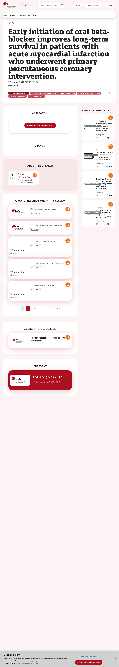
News (77, 5)
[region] (59, 659)
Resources (13, 15)
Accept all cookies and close (89, 662)
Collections (25, 15)
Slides (43, 245)
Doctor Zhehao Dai (24, 175)
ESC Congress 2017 (47, 377)
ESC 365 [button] (24, 5)
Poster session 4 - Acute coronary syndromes (49, 339)
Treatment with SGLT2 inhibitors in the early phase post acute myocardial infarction (104, 185)
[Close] (115, 658)
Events (35, 15)
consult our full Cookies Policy (27, 663)
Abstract (34, 213)
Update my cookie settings (88, 656)
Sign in (110, 5)
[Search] (62, 5)
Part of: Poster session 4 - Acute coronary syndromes (53, 93)
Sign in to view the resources (40, 125)
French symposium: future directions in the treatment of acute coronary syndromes (104, 156)
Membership (93, 5)
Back (14, 23)
